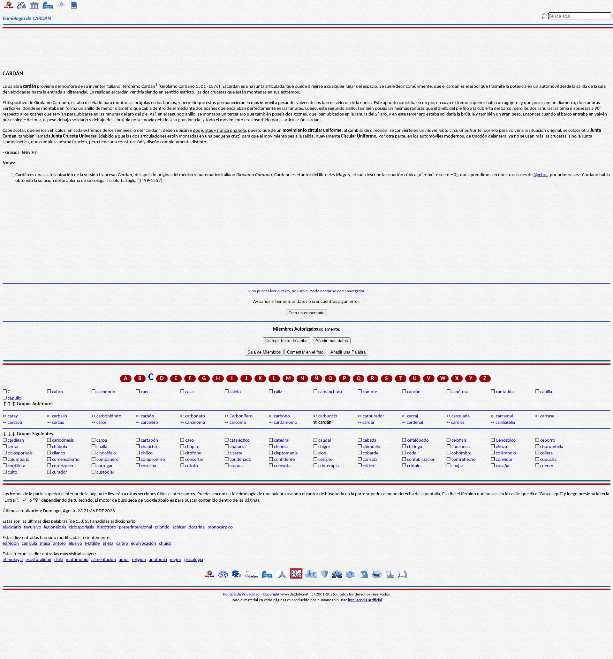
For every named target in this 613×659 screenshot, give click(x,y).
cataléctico (240, 440)
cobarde (370, 453)
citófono (193, 453)
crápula (237, 466)
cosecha (148, 466)
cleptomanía (286, 453)
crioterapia (328, 466)
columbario (18, 459)
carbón (147, 416)
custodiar (105, 472)
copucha (548, 459)
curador (59, 472)
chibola (281, 447)
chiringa (414, 447)
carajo (122, 543)
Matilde (92, 543)
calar (189, 392)
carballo (59, 416)
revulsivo (32, 527)
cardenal (415, 422)
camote (370, 392)
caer (145, 392)
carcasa (547, 416)
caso (189, 440)
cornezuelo (62, 466)
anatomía (158, 560)
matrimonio (77, 560)
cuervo (546, 466)
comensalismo (65, 459)
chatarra (238, 447)
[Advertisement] (306, 48)
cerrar (13, 447)
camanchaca (330, 392)
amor (124, 560)
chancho (149, 447)
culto (12, 472)
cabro (57, 392)
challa (101, 447)
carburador (373, 416)
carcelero (149, 422)
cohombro (461, 453)
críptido (162, 527)
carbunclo (327, 416)
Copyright (271, 594)
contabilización (421, 459)
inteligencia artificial (365, 600)
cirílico (147, 453)
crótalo (413, 466)
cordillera (16, 466)
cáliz (278, 392)
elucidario (12, 527)
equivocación (143, 543)
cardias (458, 422)
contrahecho (463, 459)
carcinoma (195, 422)
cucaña (502, 466)
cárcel (101, 422)
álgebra (541, 175)
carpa (101, 440)
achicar (179, 527)
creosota (282, 466)
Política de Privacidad (242, 594)
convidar (504, 459)
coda (411, 453)
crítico (368, 466)
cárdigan (16, 440)
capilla (546, 392)
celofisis (458, 440)
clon (322, 453)
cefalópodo (418, 440)
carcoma (238, 422)
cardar (368, 422)
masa (45, 543)
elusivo (75, 543)
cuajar (457, 466)
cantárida (505, 392)
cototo (191, 466)
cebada (369, 440)
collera (546, 453)
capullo (14, 398)
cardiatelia (505, 422)
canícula (29, 543)
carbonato (195, 416)
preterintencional (135, 527)
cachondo (105, 392)
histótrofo (106, 527)
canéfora (459, 392)
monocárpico (220, 527)
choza (501, 447)
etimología (13, 560)
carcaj (412, 416)
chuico (165, 543)
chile (58, 560)
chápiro (192, 447)
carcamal (504, 416)
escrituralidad (38, 560)
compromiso (153, 459)
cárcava (15, 422)
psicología (193, 560)
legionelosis (55, 527)
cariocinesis (63, 440)
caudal (324, 440)
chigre (324, 447)
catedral (281, 440)
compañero (107, 459)
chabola (59, 447)
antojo (59, 543)
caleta (235, 392)
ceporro (547, 440)
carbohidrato (108, 416)
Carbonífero (241, 416)
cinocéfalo (106, 453)
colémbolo (506, 453)
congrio (325, 459)
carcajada (460, 416)
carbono (282, 416)
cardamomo (285, 422)
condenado (240, 459)
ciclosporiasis (20, 453)
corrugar (104, 466)
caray (13, 416)
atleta (107, 543)
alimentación (103, 560)
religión (139, 560)
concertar (194, 459)
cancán (413, 392)
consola (370, 459)
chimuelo (371, 447)
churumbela (551, 447)
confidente (284, 459)
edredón (11, 543)
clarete (236, 453)
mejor (175, 560)
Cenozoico (506, 440)
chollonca (460, 447)
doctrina (197, 527)
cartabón (149, 440)
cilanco (58, 453)
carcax (58, 422)
